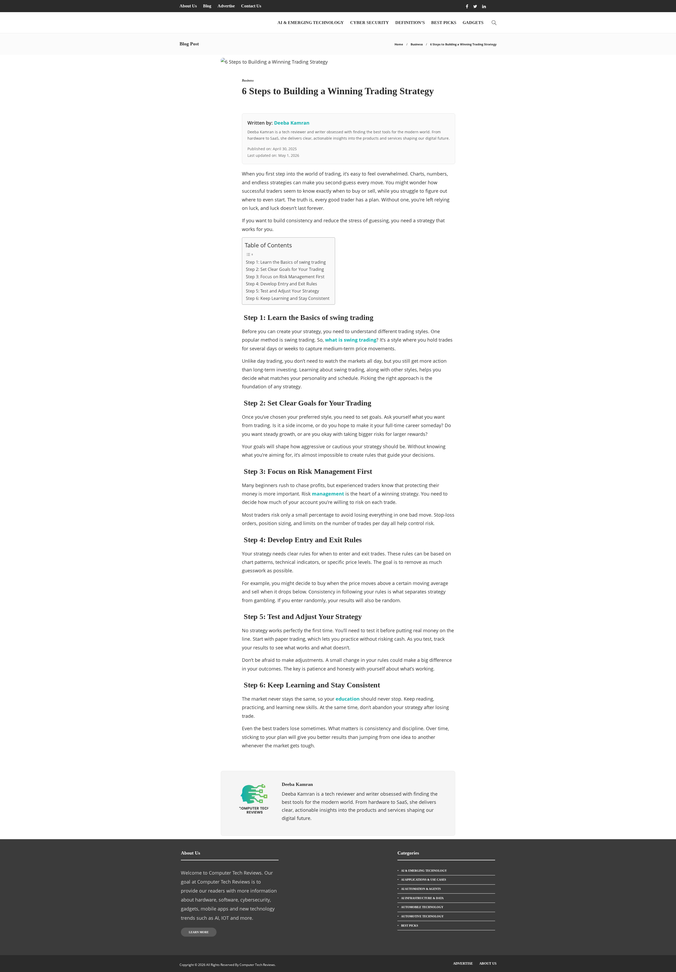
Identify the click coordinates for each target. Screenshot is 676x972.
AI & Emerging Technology (311, 22)
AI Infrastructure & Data (422, 898)
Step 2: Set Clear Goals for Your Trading (284, 269)
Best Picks (443, 22)
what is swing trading (350, 340)
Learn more (199, 932)
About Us (188, 6)
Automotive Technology (422, 916)
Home (399, 44)
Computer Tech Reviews (257, 964)
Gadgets (473, 22)
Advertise (226, 6)
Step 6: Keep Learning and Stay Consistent (287, 298)
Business (417, 44)
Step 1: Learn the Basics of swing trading (285, 262)
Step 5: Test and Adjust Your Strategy (282, 291)
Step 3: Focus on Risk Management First (285, 277)
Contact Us (251, 6)
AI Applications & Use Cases (423, 879)
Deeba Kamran (291, 123)
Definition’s (410, 22)
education (348, 699)
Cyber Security (369, 22)
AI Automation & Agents (421, 888)
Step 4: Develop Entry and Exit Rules (281, 284)
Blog (207, 6)
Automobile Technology (422, 907)
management (328, 493)
